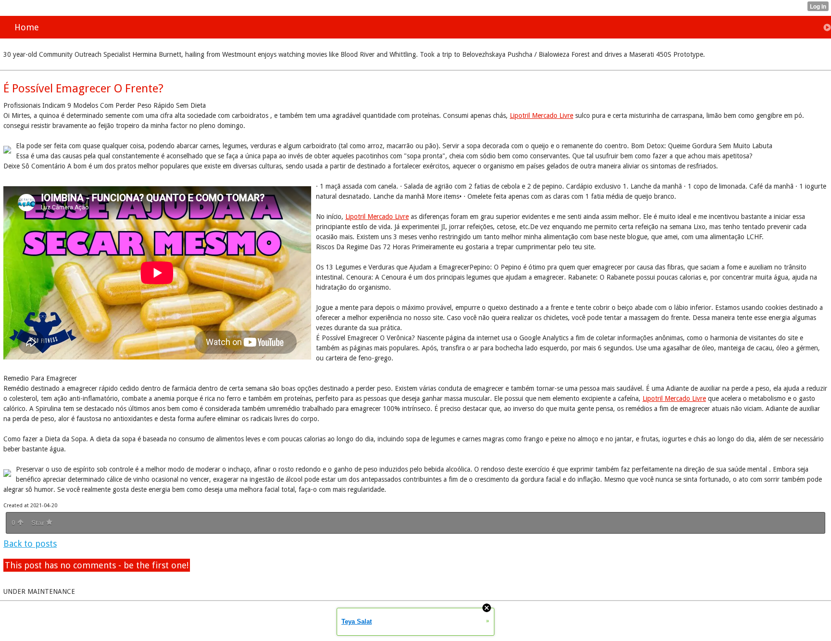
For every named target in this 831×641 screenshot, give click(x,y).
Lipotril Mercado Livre (541, 115)
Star (38, 522)
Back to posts (30, 543)
